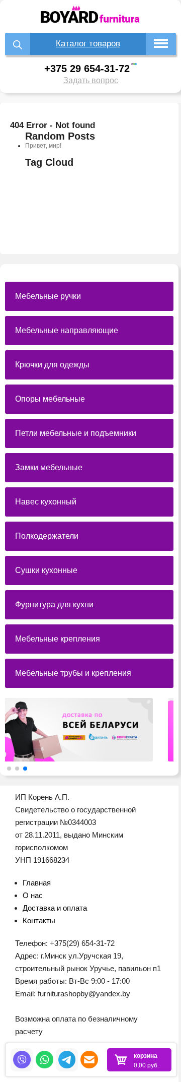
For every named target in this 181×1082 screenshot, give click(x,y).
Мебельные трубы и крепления (73, 673)
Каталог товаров (88, 43)
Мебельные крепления (57, 638)
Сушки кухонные (46, 570)
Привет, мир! (43, 145)
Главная (37, 882)
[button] (9, 769)
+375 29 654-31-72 (87, 68)
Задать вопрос (90, 80)
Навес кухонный (45, 501)
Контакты (39, 920)
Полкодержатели (46, 536)
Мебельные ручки (48, 296)
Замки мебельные (48, 467)
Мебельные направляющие (66, 330)
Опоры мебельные (50, 399)
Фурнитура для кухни (54, 604)
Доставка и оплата (55, 908)
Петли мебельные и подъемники (75, 433)
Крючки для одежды (52, 364)
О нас (33, 895)
